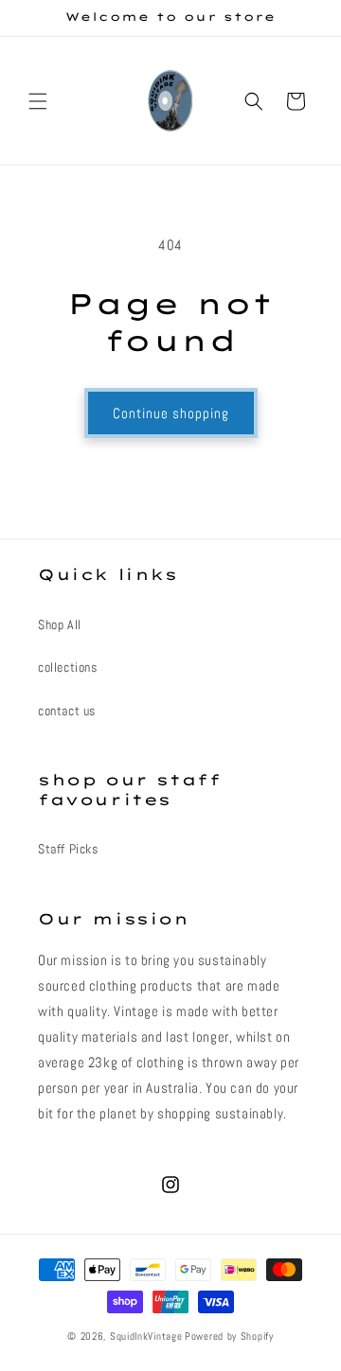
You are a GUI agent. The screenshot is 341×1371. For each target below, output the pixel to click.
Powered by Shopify (229, 1336)
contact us (67, 710)
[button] (38, 101)
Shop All (59, 624)
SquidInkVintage (146, 1336)
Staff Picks (68, 848)
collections (68, 667)
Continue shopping (171, 413)
